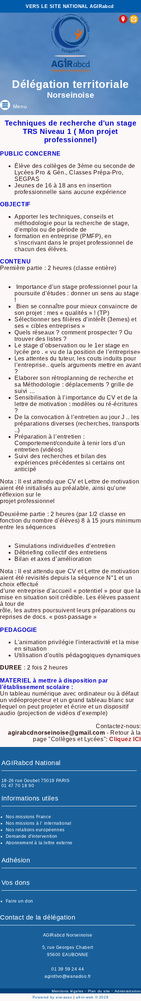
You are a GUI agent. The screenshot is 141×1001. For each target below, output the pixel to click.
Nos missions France (28, 816)
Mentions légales (68, 991)
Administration (128, 991)
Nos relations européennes (35, 829)
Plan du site (100, 991)
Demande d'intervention (31, 836)
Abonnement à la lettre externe (39, 842)
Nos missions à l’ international (39, 823)
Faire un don (19, 901)
